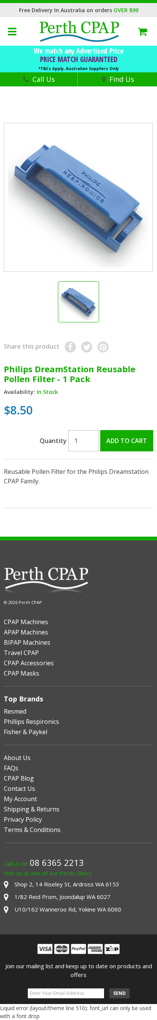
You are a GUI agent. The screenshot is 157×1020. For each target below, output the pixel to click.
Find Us (121, 79)
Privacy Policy (23, 819)
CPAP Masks (21, 673)
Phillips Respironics (31, 721)
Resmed (15, 711)
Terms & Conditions (32, 830)
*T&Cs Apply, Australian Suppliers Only (78, 68)
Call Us (43, 79)
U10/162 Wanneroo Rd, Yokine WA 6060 (67, 909)
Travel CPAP (21, 653)
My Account (20, 799)
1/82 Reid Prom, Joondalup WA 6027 (62, 896)
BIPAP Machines (27, 642)
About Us (17, 758)
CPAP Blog (19, 778)
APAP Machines (26, 632)
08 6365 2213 (57, 862)
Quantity (53, 441)
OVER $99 (126, 10)
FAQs (11, 768)
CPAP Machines (26, 622)
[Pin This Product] (103, 346)
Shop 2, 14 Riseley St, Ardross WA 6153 (66, 884)
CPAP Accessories (29, 663)
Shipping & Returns (31, 809)
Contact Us (19, 788)
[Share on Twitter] (86, 346)
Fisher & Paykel (25, 732)
